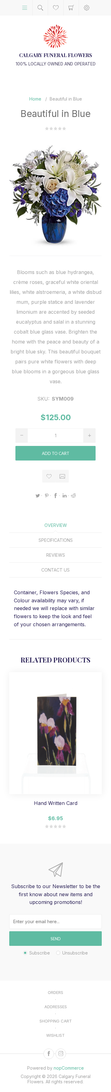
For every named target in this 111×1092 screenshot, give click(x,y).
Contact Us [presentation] (55, 570)
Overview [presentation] (55, 525)
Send (56, 938)
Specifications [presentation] (56, 540)
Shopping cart (71, 8)
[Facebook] (48, 1054)
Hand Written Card (55, 803)
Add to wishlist (49, 476)
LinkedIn (64, 495)
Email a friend (62, 476)
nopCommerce (69, 1068)
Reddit (73, 495)
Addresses (55, 1006)
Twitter (37, 495)
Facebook (55, 495)
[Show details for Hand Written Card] (55, 733)
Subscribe (39, 952)
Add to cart (55, 453)
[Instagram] (61, 1054)
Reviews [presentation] (55, 555)
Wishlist (55, 1035)
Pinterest (46, 495)
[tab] (55, 525)
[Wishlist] (55, 8)
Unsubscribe (75, 952)
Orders (55, 992)
